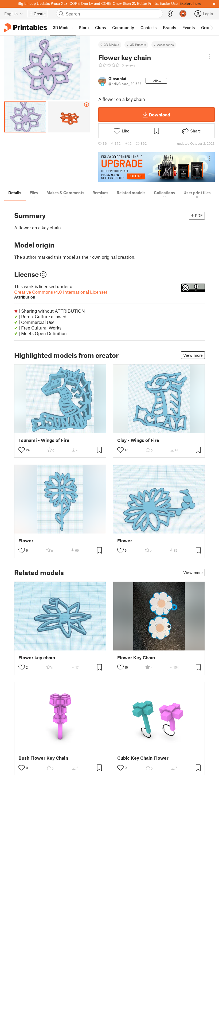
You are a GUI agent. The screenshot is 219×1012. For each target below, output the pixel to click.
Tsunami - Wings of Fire (43, 440)
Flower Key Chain (136, 657)
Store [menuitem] (84, 27)
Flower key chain (36, 657)
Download (159, 114)
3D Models (111, 44)
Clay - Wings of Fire (138, 440)
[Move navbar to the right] (211, 27)
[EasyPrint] (170, 13)
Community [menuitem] (123, 27)
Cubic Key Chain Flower (143, 757)
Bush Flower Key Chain (43, 757)
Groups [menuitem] (207, 27)
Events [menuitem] (188, 27)
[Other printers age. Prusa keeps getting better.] (156, 167)
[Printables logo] (25, 27)
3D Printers (138, 44)
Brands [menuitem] (169, 27)
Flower (25, 540)
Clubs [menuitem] (100, 27)
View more (193, 355)
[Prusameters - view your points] (182, 13)
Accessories (165, 44)
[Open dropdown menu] (209, 57)
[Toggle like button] (21, 450)
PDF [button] (199, 215)
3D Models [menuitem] (62, 27)
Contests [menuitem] (148, 27)
